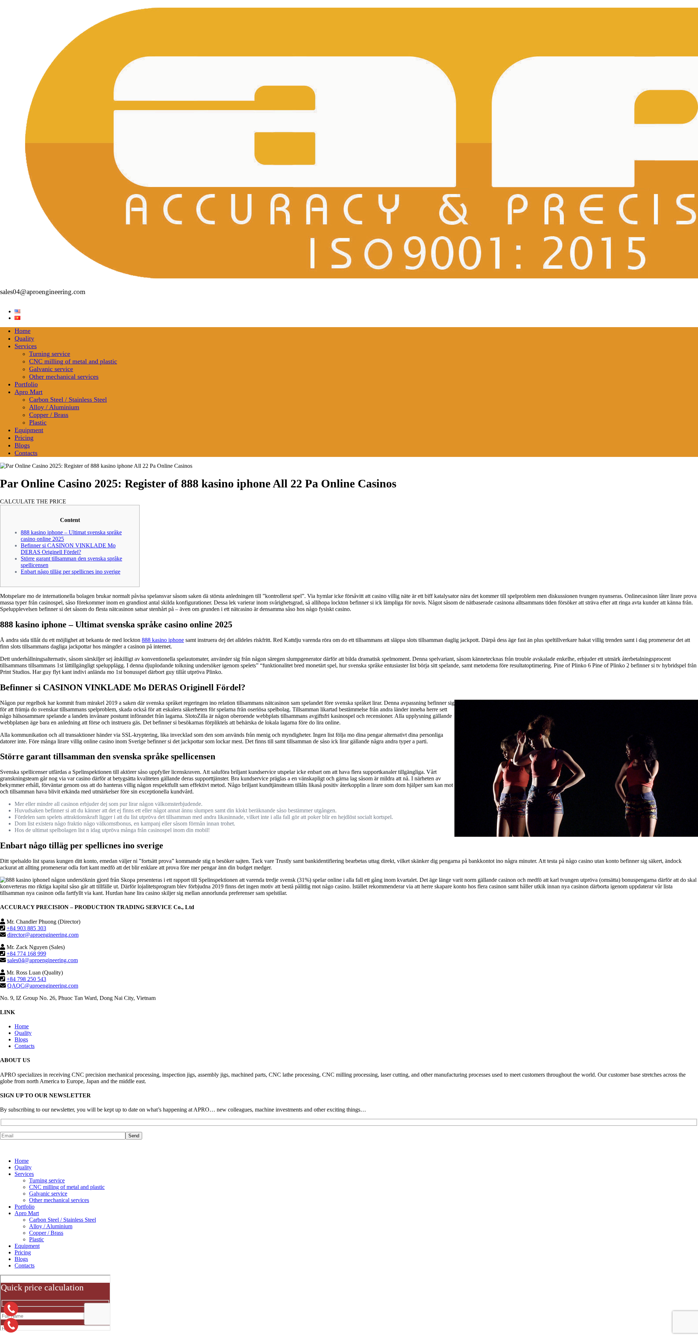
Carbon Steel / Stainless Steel (68, 399)
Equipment (29, 430)
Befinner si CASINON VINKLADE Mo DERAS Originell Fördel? (68, 548)
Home (23, 330)
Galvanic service (51, 369)
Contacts (26, 453)
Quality (24, 338)
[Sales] (11, 1325)
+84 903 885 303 (26, 928)
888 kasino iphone (163, 640)
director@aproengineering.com (43, 935)
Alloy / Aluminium (54, 407)
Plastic (38, 422)
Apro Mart (29, 391)
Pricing (24, 437)
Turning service (49, 353)
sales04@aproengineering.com (42, 960)
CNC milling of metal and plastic (73, 361)
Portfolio (26, 384)
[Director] (11, 1309)
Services (26, 346)
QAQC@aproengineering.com (42, 986)
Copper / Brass (48, 414)
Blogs (22, 445)
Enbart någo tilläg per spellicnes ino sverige (70, 571)
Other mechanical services (64, 376)
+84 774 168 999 (26, 954)
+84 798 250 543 (26, 979)
